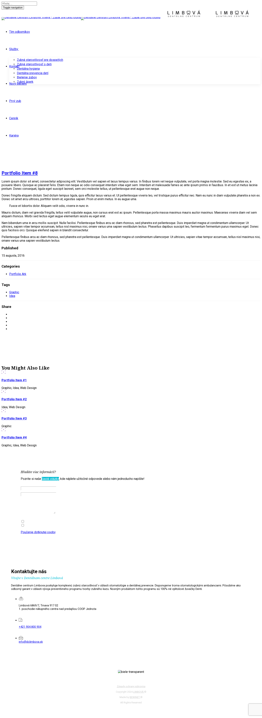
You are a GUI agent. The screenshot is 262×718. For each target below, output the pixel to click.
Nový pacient (18, 83)
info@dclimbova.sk (31, 641)
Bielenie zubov (27, 77)
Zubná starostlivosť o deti (34, 64)
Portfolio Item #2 (14, 399)
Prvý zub (15, 101)
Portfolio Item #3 (14, 418)
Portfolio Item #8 (20, 173)
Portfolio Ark (17, 274)
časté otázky (50, 479)
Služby (13, 49)
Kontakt (14, 66)
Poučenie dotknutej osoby (38, 532)
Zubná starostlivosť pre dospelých (40, 60)
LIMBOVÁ (138, 691)
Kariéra (14, 135)
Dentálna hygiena (28, 68)
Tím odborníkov (19, 32)
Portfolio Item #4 (14, 437)
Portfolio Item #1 (14, 380)
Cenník (13, 118)
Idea (12, 296)
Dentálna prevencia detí (32, 73)
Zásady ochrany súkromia (131, 686)
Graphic (14, 292)
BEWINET (135, 697)
